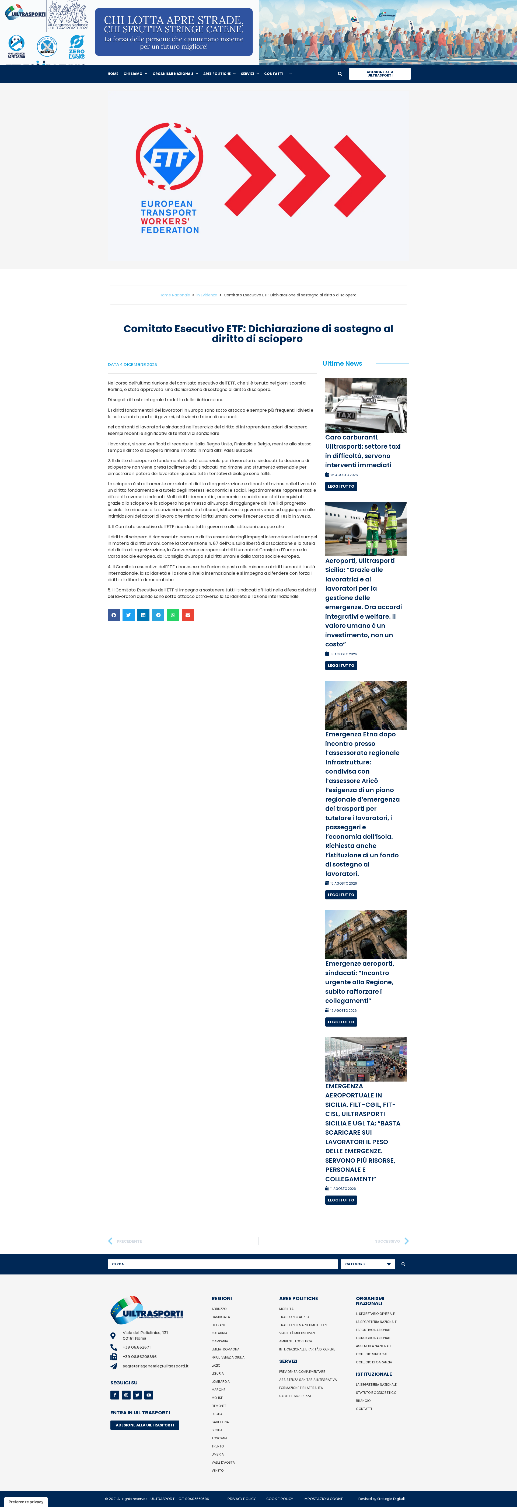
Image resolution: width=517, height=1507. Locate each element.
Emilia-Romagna (225, 1349)
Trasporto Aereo (294, 1317)
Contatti (364, 1408)
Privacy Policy (242, 1499)
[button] (114, 615)
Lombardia (221, 1381)
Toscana (219, 1438)
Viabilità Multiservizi (297, 1333)
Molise (217, 1397)
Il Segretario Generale (375, 1313)
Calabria (219, 1333)
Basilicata (221, 1317)
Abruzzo (219, 1309)
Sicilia (217, 1430)
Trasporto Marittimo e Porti (304, 1325)
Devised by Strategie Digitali (381, 1499)
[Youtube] (148, 1395)
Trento (218, 1446)
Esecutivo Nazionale (373, 1330)
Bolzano (219, 1325)
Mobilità (286, 1309)
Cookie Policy (279, 1499)
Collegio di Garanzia (374, 1362)
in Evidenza (207, 295)
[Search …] (340, 73)
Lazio (216, 1365)
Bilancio (363, 1400)
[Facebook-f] (114, 1395)
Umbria (218, 1454)
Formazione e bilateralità (301, 1387)
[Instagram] (126, 1395)
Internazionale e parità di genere (307, 1349)
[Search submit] (403, 1264)
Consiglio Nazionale (373, 1338)
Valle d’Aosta (223, 1462)
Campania (220, 1341)
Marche (218, 1389)
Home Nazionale (175, 295)
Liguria (218, 1373)
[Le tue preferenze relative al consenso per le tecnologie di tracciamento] (26, 1502)
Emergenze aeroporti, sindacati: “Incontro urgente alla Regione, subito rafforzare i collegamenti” (359, 982)
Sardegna (220, 1422)
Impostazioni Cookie (323, 1499)
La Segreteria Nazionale (376, 1321)
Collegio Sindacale (372, 1354)
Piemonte (219, 1406)
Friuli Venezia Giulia (228, 1357)
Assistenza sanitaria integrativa (308, 1379)
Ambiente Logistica (295, 1341)
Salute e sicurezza (295, 1396)
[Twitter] (137, 1395)
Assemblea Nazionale (374, 1346)
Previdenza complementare (302, 1371)
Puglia (217, 1414)
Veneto (217, 1470)
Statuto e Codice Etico (376, 1392)
